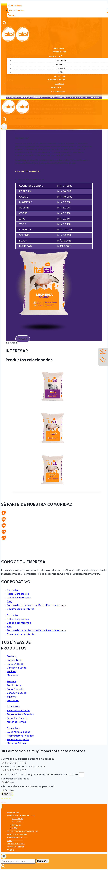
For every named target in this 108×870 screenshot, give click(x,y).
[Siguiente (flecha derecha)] (5, 802)
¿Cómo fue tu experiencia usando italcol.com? (28, 759)
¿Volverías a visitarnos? (15, 779)
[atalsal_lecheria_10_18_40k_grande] (44, 334)
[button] (22, 338)
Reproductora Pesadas (20, 714)
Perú (60, 72)
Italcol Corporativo (18, 594)
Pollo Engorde (15, 664)
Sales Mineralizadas (18, 711)
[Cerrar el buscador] (3, 856)
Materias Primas (16, 722)
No (12, 782)
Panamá (61, 68)
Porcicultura (14, 660)
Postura (11, 656)
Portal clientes (15, 847)
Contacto (12, 590)
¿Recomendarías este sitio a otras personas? (28, 786)
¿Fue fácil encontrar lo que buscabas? (23, 766)
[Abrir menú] (4, 126)
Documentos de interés (20, 609)
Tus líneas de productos (21, 816)
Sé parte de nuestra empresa (56, 78)
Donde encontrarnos (19, 598)
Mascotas (13, 675)
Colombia (61, 60)
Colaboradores (15, 6)
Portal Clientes (16, 10)
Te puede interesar (57, 85)
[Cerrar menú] (1, 806)
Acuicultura (13, 707)
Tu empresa (58, 48)
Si (6, 782)
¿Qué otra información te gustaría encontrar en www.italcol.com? (40, 774)
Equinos (11, 671)
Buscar (43, 860)
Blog (58, 95)
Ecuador (60, 64)
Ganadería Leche (16, 668)
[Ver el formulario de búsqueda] (4, 23)
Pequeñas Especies (18, 718)
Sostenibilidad (57, 91)
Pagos (11, 15)
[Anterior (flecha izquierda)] (2, 802)
